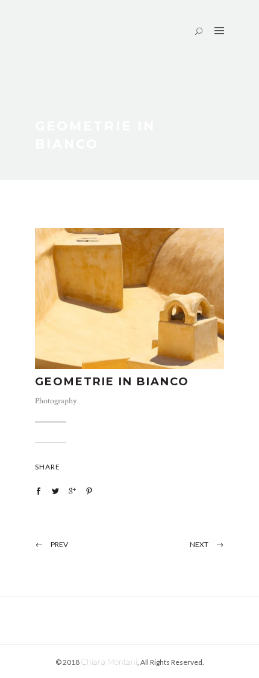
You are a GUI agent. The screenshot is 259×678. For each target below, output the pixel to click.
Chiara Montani (109, 661)
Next (199, 544)
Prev (59, 544)
